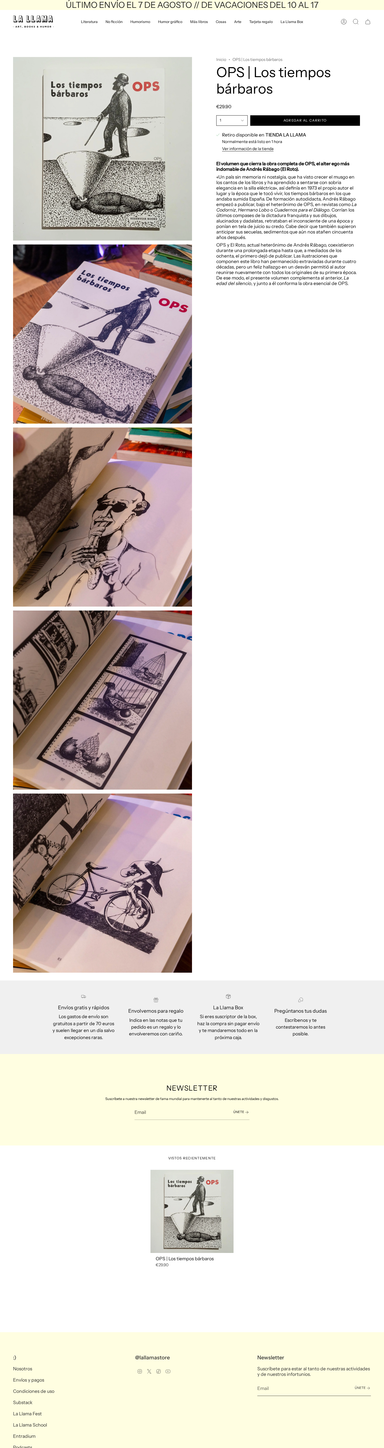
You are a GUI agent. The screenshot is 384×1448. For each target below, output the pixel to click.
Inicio (221, 59)
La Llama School (30, 1425)
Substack (22, 1402)
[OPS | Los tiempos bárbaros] (192, 1211)
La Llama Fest (27, 1413)
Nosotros (22, 1368)
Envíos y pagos (28, 1380)
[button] (89, 22)
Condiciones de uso (33, 1391)
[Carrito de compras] (368, 21)
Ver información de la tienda (248, 148)
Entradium (24, 1436)
